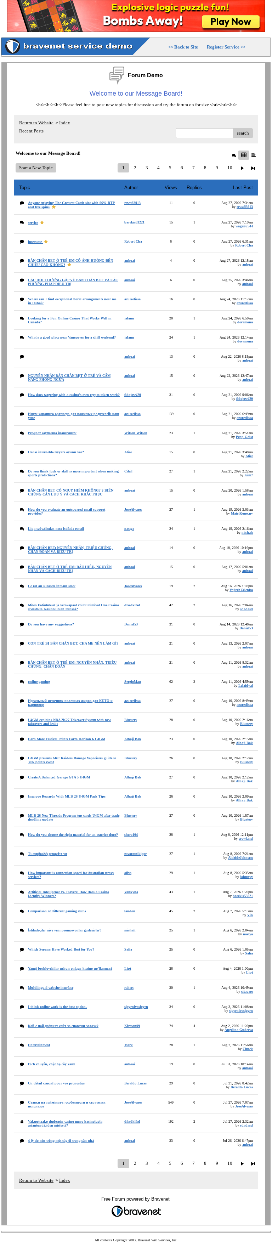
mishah (247, 532)
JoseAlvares (244, 1106)
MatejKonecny (242, 513)
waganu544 (244, 226)
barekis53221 (243, 896)
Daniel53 (246, 628)
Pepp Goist (244, 437)
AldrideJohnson (240, 858)
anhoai (247, 264)
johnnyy (246, 877)
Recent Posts (31, 131)
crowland (246, 838)
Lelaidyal (245, 685)
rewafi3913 (245, 207)
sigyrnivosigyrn (241, 1011)
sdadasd (246, 609)
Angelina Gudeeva (239, 1030)
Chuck (248, 1049)
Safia (249, 953)
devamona (245, 322)
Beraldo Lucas (242, 1087)
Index (64, 122)
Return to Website (36, 122)
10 (229, 167)
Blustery (246, 724)
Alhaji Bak (244, 743)
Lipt (249, 972)
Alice (249, 456)
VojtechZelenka (241, 590)
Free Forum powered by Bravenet (136, 1199)
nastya (248, 934)
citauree (247, 991)
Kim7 (248, 475)
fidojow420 (244, 399)
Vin (250, 915)
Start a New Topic (36, 167)
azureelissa (245, 303)
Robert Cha (244, 245)
